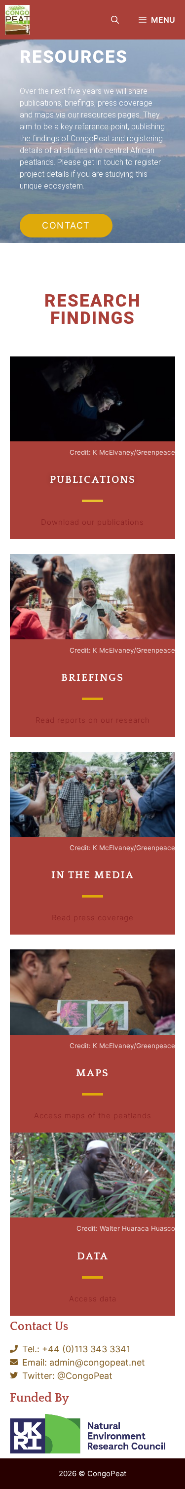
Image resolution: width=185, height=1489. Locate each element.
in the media (92, 875)
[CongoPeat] (17, 19)
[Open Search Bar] (115, 19)
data (93, 1256)
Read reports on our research (93, 720)
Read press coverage (93, 917)
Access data (92, 1298)
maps (92, 1073)
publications (93, 479)
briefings (92, 677)
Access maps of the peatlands (92, 1115)
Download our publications (92, 522)
